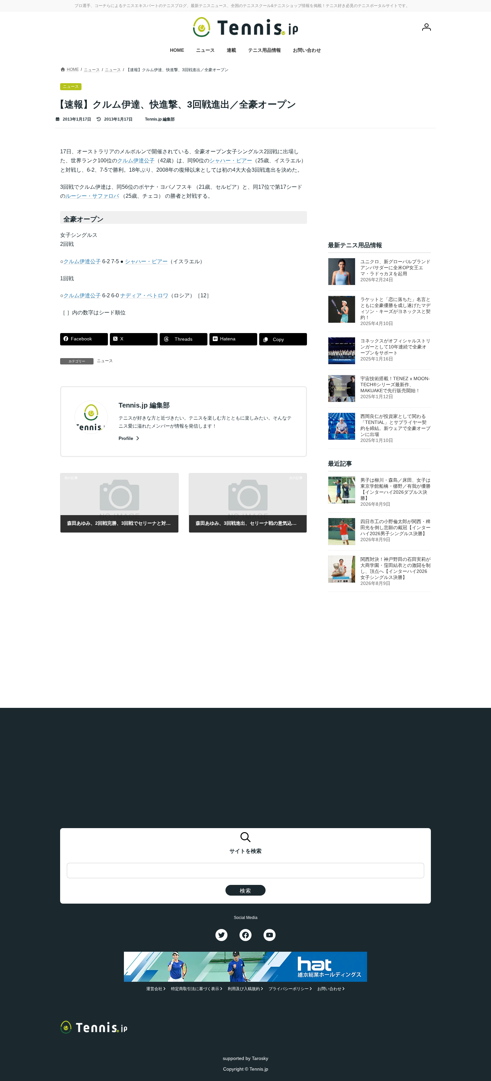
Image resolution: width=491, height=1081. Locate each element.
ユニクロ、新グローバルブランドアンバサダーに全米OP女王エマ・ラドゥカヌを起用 (395, 267)
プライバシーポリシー (289, 988)
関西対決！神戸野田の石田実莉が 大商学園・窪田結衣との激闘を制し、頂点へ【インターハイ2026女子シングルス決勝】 (395, 568)
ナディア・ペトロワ (144, 295)
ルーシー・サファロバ (92, 196)
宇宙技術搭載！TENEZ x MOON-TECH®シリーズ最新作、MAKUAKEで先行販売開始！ (395, 384)
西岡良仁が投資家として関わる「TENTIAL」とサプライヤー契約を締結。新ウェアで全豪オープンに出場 (395, 425)
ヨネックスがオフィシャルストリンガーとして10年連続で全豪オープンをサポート (395, 346)
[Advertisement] (379, 188)
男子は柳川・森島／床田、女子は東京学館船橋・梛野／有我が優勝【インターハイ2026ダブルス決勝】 (395, 489)
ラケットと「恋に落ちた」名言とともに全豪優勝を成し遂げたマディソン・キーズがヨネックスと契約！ (395, 308)
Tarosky (260, 1058)
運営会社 (154, 988)
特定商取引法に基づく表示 (195, 988)
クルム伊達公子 (136, 160)
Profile (127, 438)
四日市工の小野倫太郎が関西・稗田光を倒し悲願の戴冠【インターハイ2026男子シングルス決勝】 (395, 527)
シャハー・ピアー (230, 160)
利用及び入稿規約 (244, 988)
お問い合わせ (329, 988)
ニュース (105, 360)
